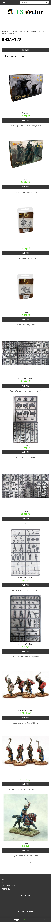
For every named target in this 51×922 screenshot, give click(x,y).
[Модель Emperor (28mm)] (25, 286)
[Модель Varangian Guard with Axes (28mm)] (25, 751)
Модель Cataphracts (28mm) (25, 192)
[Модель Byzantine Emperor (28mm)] (25, 817)
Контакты (6, 889)
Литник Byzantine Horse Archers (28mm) (25, 391)
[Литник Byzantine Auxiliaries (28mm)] (25, 618)
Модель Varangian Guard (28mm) (25, 723)
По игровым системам (15, 31)
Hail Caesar (31, 31)
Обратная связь (9, 886)
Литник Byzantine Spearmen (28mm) (25, 590)
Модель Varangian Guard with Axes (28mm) (25, 789)
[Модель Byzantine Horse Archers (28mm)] (25, 87)
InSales (31, 911)
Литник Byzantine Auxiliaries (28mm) (25, 657)
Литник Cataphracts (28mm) (25, 457)
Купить (25, 120)
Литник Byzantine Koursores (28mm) (26, 524)
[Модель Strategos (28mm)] (25, 220)
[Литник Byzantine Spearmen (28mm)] (25, 552)
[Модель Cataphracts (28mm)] (25, 154)
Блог (4, 882)
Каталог (5, 879)
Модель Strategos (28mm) (25, 258)
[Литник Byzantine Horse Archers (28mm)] (25, 353)
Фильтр (25, 50)
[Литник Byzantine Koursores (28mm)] (25, 485)
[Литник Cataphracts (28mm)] (25, 419)
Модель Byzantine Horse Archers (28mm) (25, 126)
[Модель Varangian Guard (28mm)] (25, 685)
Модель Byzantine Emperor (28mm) (25, 856)
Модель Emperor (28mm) (25, 325)
